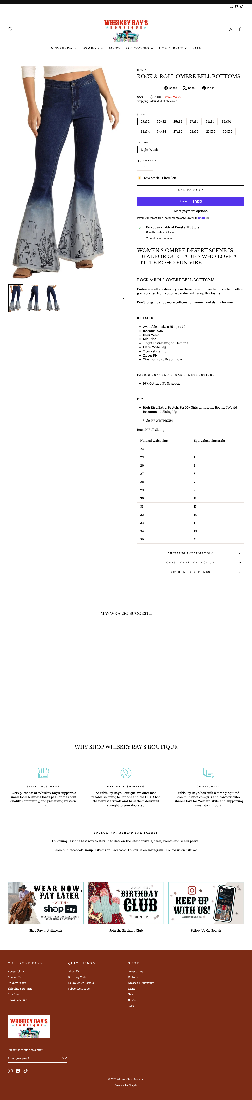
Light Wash (149, 149)
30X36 (228, 131)
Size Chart (14, 994)
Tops (131, 1005)
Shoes (132, 1000)
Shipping (142, 101)
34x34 (161, 131)
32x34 (226, 121)
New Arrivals (64, 48)
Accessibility (16, 971)
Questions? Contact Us (190, 562)
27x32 (145, 121)
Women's (91, 48)
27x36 (177, 131)
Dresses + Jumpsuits (141, 983)
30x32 (161, 121)
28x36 (194, 131)
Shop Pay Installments (46, 930)
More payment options (191, 211)
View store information (159, 238)
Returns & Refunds (190, 571)
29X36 (211, 131)
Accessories (138, 48)
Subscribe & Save (79, 988)
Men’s (131, 988)
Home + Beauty (173, 48)
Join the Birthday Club (126, 930)
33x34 (145, 131)
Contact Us (15, 977)
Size (141, 114)
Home (140, 70)
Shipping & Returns (20, 988)
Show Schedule (17, 1000)
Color (143, 142)
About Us (74, 971)
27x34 (194, 121)
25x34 (177, 121)
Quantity (147, 160)
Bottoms (133, 977)
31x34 (210, 121)
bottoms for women (190, 302)
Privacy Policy (17, 983)
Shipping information (190, 553)
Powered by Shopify (126, 1085)
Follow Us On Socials (206, 930)
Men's (114, 48)
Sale (197, 48)
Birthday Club (77, 977)
